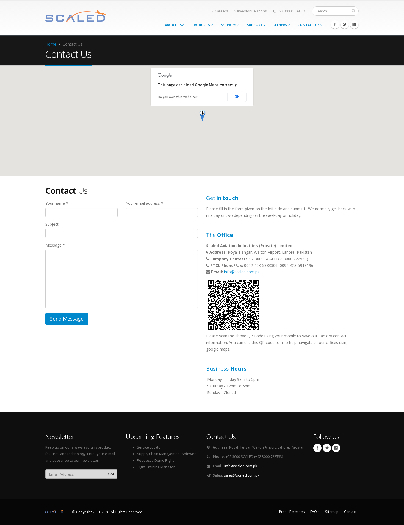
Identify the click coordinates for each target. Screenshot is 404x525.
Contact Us (309, 25)
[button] (202, 115)
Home (50, 44)
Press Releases (292, 511)
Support (255, 25)
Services (229, 25)
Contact (350, 511)
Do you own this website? (178, 97)
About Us (173, 25)
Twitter (345, 24)
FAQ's (315, 511)
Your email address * (144, 203)
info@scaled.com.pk (241, 271)
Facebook (335, 24)
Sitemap (332, 511)
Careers (221, 11)
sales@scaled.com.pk (241, 475)
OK (237, 97)
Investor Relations (252, 11)
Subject (52, 224)
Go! (111, 474)
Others (280, 25)
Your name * (56, 203)
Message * (55, 245)
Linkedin (354, 24)
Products (201, 25)
